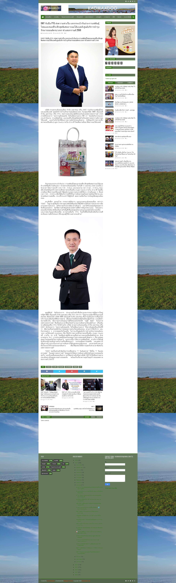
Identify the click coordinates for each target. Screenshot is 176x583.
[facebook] (126, 1)
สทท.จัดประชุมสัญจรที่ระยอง (123, 136)
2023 (76, 567)
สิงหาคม (78, 475)
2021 (76, 572)
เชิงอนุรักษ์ (79, 17)
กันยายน (79, 472)
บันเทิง (119, 17)
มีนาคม (78, 556)
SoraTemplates (51, 581)
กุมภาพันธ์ (79, 559)
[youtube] (130, 1)
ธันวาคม (79, 465)
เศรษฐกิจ (98, 17)
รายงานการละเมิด (111, 488)
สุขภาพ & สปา (89, 17)
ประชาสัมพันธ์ (128, 17)
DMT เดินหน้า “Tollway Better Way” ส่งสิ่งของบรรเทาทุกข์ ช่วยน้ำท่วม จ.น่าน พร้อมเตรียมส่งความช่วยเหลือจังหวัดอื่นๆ (50, 394)
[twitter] (128, 1)
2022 (76, 570)
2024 (76, 564)
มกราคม (78, 561)
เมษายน (78, 485)
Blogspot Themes (68, 581)
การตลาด (107, 17)
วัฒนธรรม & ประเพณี (68, 17)
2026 (76, 460)
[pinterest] (132, 1)
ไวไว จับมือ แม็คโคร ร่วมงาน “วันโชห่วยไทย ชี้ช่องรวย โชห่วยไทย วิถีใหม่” (125, 154)
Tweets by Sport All (110, 78)
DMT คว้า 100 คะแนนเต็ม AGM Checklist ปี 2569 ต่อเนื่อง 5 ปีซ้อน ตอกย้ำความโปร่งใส (71, 393)
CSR (114, 17)
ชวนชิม (56, 17)
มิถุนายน (79, 480)
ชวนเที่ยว (48, 17)
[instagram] (134, 1)
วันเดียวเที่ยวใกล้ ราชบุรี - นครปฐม (125, 110)
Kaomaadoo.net (86, 581)
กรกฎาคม (79, 477)
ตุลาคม (78, 470)
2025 (76, 463)
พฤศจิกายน (79, 467)
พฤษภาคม (79, 482)
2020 (76, 574)
